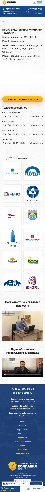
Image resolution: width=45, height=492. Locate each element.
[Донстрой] (33, 282)
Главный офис (22, 453)
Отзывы (22, 445)
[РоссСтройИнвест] (33, 216)
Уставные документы (9, 158)
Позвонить (25, 489)
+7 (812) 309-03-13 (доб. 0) (13, 125)
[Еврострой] (12, 260)
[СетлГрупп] (12, 216)
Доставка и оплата (22, 441)
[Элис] (33, 260)
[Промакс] (12, 282)
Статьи (22, 425)
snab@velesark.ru (36, 116)
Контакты (22, 433)
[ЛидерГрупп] (12, 238)
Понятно (36, 484)
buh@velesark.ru (36, 134)
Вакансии (22, 449)
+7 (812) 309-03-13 (12, 9)
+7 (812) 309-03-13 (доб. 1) (13, 134)
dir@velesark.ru (36, 143)
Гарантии (22, 437)
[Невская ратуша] (12, 171)
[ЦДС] (12, 193)
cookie (14, 483)
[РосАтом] (33, 193)
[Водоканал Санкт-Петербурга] (33, 171)
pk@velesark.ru (17, 41)
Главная (22, 421)
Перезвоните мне (38, 489)
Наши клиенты (22, 158)
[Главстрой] (33, 238)
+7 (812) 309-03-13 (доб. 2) (13, 143)
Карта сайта (22, 429)
